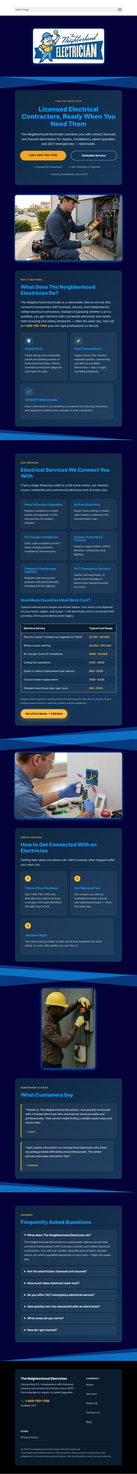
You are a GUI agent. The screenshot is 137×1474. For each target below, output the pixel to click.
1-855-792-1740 (35, 325)
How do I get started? (42, 1330)
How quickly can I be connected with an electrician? (63, 1306)
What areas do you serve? (45, 1318)
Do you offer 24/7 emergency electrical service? (61, 1295)
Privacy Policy (29, 1437)
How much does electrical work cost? (53, 1283)
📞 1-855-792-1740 (35, 1401)
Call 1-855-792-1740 (43, 155)
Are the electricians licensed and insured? (57, 1271)
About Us (91, 1403)
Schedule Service (94, 155)
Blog (89, 1421)
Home (89, 1384)
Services (91, 1393)
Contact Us (93, 1412)
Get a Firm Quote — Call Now (44, 713)
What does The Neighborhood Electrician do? (59, 1235)
